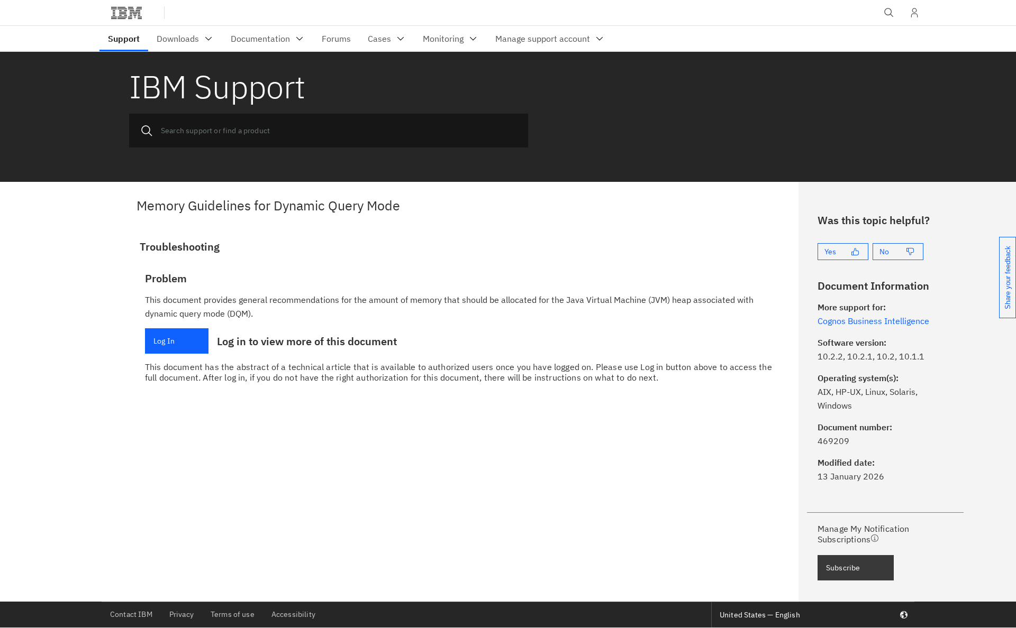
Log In (164, 341)
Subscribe (843, 567)
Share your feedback (1008, 277)
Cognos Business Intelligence (873, 321)
